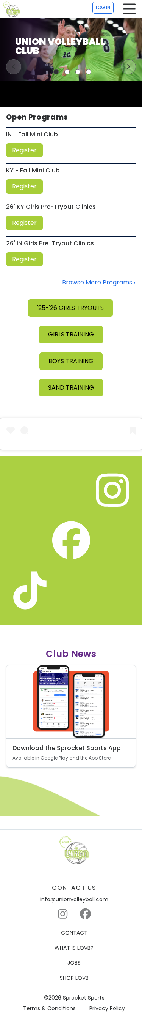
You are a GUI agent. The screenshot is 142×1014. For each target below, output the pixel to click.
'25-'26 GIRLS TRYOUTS (70, 307)
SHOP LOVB (74, 978)
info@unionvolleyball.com (74, 899)
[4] (88, 71)
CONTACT (74, 933)
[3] (78, 71)
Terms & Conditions (49, 1008)
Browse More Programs (97, 282)
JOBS (74, 963)
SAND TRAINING (71, 387)
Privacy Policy (107, 1008)
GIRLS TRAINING (71, 334)
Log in (103, 7)
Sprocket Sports (84, 998)
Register (24, 150)
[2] (67, 71)
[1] (56, 71)
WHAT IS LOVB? (74, 948)
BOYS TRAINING (71, 361)
